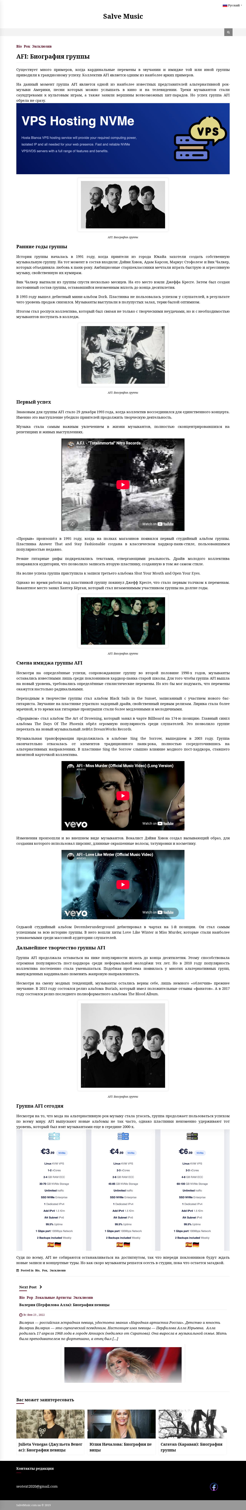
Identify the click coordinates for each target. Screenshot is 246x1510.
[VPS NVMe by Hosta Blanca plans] (123, 1190)
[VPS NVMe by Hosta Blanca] (123, 138)
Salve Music (123, 16)
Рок (27, 46)
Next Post (28, 1287)
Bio (19, 46)
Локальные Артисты (53, 1297)
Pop (30, 1297)
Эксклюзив (42, 46)
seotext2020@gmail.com (37, 1486)
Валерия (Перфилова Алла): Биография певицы (64, 1304)
